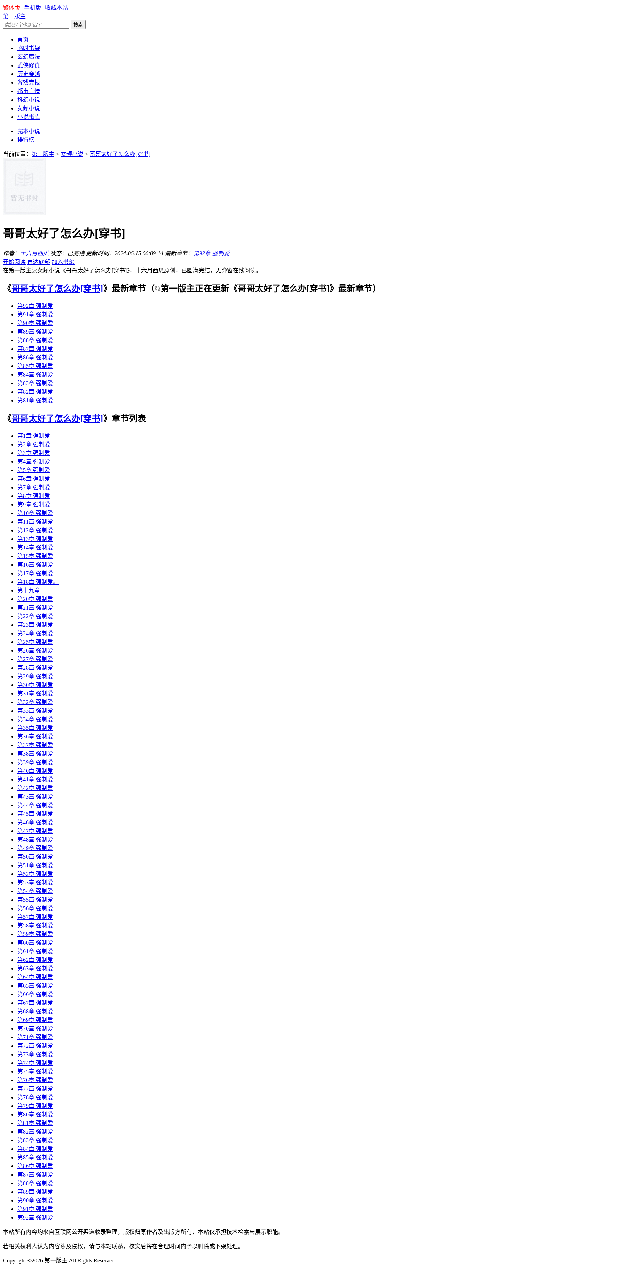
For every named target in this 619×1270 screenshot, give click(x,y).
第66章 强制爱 (35, 994)
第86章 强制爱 (35, 357)
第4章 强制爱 (33, 462)
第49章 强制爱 (35, 848)
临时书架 (28, 48)
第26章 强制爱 (35, 651)
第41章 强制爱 (35, 779)
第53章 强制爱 (35, 882)
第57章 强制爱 (35, 917)
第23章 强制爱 (35, 625)
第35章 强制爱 (35, 728)
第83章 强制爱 (35, 383)
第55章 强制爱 (35, 900)
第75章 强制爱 (35, 1071)
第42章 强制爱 (35, 788)
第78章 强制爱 (35, 1097)
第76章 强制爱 (35, 1080)
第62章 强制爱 (35, 960)
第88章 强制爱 (35, 340)
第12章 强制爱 (35, 530)
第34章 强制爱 (35, 719)
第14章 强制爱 (35, 547)
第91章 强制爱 (35, 314)
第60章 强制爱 (35, 943)
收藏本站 (56, 8)
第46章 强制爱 (35, 822)
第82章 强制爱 (35, 392)
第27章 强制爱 (35, 659)
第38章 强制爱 (35, 754)
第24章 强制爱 (35, 633)
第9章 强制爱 (33, 504)
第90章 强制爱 (35, 323)
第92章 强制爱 (211, 253)
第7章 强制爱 (33, 487)
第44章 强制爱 (35, 805)
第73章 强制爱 (35, 1054)
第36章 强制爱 (35, 736)
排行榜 (25, 140)
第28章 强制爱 (35, 668)
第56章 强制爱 (35, 908)
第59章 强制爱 (35, 934)
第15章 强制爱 (35, 556)
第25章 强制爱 (35, 642)
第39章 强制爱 (35, 762)
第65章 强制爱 (35, 986)
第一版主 (14, 16)
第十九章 (28, 590)
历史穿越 (28, 74)
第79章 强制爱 (35, 1106)
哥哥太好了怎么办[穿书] (57, 288)
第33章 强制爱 (35, 711)
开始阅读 (14, 262)
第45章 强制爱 (35, 814)
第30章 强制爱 (35, 685)
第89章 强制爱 (35, 332)
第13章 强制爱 (35, 539)
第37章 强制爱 (35, 745)
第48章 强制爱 (35, 840)
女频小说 (28, 108)
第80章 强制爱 (35, 1114)
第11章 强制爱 (35, 522)
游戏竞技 (28, 82)
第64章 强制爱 (35, 977)
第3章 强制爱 (33, 453)
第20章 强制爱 (35, 599)
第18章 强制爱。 (38, 582)
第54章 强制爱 (35, 891)
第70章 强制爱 (35, 1029)
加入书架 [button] (63, 262)
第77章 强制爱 (35, 1089)
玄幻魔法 (28, 57)
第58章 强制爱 (35, 925)
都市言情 (28, 91)
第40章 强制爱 (35, 771)
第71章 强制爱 (35, 1037)
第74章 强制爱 (35, 1063)
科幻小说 (28, 100)
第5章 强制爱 (33, 470)
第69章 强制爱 (35, 1020)
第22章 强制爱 (35, 616)
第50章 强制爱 (35, 857)
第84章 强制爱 (35, 375)
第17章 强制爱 (35, 573)
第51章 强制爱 (35, 865)
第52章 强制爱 (35, 874)
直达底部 (38, 262)
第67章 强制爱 (35, 1003)
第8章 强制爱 (33, 496)
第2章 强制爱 (33, 444)
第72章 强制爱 (35, 1046)
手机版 (32, 8)
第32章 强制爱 (35, 702)
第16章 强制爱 (35, 565)
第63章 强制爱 (35, 968)
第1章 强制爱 (33, 436)
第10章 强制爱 (35, 513)
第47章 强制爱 (35, 831)
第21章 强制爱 (35, 608)
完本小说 (28, 131)
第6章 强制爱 (33, 479)
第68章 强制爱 (35, 1011)
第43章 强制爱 (35, 797)
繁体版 (11, 8)
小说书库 (28, 117)
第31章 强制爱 (35, 693)
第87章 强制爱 (35, 349)
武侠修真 (28, 65)
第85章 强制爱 (35, 366)
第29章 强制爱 (35, 676)
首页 (23, 40)
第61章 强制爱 (35, 951)
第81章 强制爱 (35, 400)
